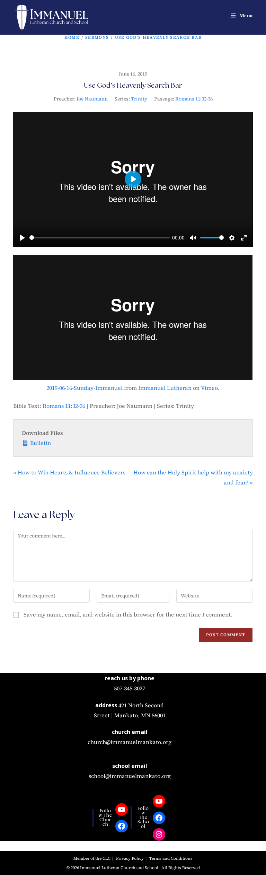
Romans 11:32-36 (194, 98)
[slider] (99, 237)
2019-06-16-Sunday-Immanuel (84, 388)
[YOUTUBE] (121, 809)
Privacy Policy (130, 858)
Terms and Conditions (171, 858)
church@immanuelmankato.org (129, 742)
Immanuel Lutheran (165, 388)
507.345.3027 (129, 688)
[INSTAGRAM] (159, 834)
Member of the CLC (91, 858)
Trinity (139, 98)
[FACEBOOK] (121, 826)
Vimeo (209, 388)
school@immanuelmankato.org (130, 776)
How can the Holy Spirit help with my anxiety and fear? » (193, 477)
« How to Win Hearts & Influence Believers (69, 472)
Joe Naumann (92, 98)
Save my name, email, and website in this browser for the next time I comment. (128, 614)
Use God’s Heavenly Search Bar (158, 37)
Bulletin (40, 443)
